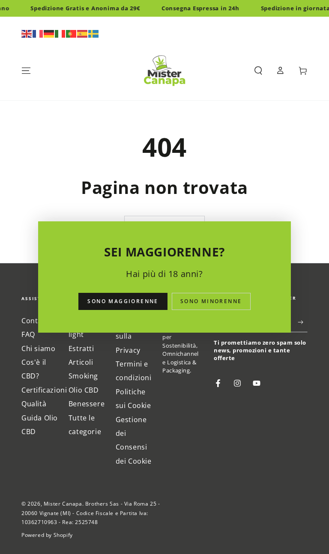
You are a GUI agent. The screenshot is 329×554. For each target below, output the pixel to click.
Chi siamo (38, 348)
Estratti (81, 348)
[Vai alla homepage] (164, 70)
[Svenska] (93, 33)
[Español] (82, 33)
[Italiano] (60, 33)
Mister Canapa (63, 503)
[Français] (38, 33)
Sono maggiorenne (122, 301)
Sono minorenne (211, 301)
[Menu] (26, 70)
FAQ (28, 334)
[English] (27, 33)
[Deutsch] (49, 33)
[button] (258, 70)
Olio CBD (84, 390)
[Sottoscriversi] (303, 322)
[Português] (71, 33)
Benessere (87, 403)
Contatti (35, 320)
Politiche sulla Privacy (131, 336)
